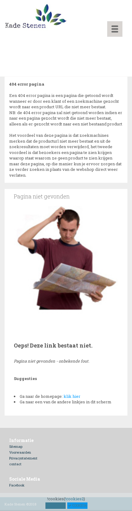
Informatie (21, 440)
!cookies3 (57, 506)
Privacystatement (23, 458)
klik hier (72, 396)
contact (15, 464)
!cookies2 (74, 498)
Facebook (17, 485)
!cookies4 (79, 506)
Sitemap (15, 446)
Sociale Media (24, 479)
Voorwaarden (20, 452)
